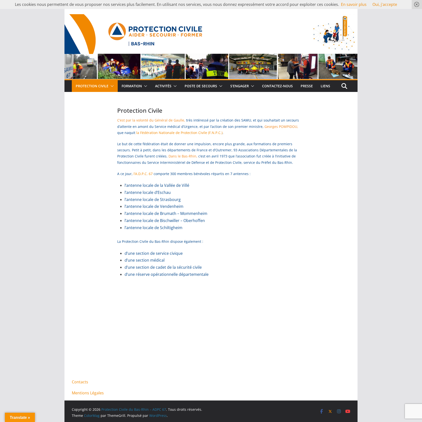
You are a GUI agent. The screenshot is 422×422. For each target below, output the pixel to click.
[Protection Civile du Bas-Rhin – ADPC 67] (211, 17)
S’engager (239, 86)
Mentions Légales (88, 393)
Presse (307, 86)
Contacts (80, 382)
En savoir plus (354, 4)
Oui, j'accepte (384, 4)
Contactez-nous (277, 86)
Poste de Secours (201, 86)
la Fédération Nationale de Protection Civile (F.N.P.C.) (179, 132)
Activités (163, 86)
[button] (111, 86)
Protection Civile (92, 86)
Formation (132, 86)
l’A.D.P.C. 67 (143, 173)
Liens (325, 86)
